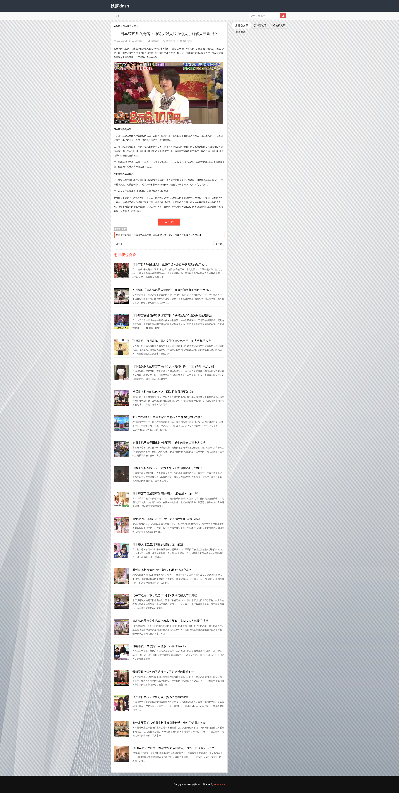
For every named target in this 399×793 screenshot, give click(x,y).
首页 (117, 15)
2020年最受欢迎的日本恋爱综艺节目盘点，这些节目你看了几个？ (173, 748)
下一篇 (219, 243)
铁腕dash (155, 41)
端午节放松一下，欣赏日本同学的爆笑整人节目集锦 (164, 595)
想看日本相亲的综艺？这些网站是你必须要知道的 (163, 391)
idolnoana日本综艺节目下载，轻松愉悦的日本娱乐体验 (166, 519)
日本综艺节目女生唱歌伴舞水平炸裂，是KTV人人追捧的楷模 (170, 620)
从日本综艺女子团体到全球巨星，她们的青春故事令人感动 (168, 442)
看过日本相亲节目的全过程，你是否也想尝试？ (161, 570)
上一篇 (119, 243)
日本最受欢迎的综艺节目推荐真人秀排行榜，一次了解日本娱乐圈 (173, 366)
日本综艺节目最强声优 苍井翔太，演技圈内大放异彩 (165, 493)
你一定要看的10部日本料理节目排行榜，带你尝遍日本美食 (169, 722)
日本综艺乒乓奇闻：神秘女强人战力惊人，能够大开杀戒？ (162, 235)
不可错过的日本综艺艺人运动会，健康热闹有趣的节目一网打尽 (171, 289)
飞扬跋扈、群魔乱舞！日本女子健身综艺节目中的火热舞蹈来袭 (171, 340)
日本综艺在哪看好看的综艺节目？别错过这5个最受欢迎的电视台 (172, 315)
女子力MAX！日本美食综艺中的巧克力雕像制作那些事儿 (167, 417)
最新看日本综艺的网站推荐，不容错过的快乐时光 (163, 671)
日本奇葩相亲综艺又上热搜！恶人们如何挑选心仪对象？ (167, 468)
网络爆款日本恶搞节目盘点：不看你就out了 (159, 646)
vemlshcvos (219, 784)
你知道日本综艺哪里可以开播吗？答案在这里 (160, 697)
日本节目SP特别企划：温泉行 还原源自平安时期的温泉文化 (169, 264)
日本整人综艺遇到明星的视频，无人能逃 (157, 544)
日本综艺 (127, 26)
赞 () (170, 222)
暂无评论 (170, 41)
